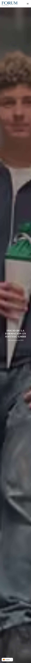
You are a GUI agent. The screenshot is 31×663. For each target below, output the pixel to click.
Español (8, 659)
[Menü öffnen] (28, 4)
